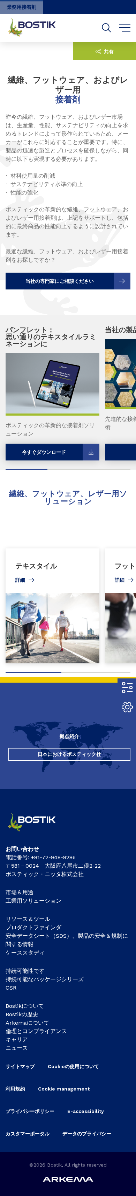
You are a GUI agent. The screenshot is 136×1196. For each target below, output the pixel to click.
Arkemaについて (27, 1022)
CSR (11, 987)
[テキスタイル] (52, 605)
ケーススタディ (25, 952)
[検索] (106, 28)
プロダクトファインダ (33, 927)
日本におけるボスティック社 (69, 754)
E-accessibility (85, 1111)
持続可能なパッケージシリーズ (45, 979)
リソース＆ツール (28, 919)
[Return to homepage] (37, 28)
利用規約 (15, 1089)
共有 (108, 51)
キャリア (17, 1039)
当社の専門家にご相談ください (59, 281)
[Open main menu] (125, 28)
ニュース (17, 1048)
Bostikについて (25, 1006)
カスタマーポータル (28, 1133)
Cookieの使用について (73, 1066)
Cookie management (64, 1089)
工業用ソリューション (33, 900)
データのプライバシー (86, 1133)
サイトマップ (20, 1066)
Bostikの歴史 (22, 1014)
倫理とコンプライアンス (36, 1031)
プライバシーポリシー (30, 1111)
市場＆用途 (19, 892)
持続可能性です (25, 971)
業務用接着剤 (21, 7)
